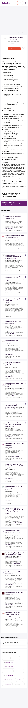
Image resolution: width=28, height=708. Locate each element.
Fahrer (7, 658)
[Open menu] (25, 3)
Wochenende (9, 680)
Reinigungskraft (9, 666)
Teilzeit (17, 658)
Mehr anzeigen (9, 228)
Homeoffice (8, 671)
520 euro (20, 671)
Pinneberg (9, 32)
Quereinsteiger (9, 662)
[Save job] (23, 48)
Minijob (20, 680)
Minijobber (8, 684)
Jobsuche (3, 32)
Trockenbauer (9, 675)
